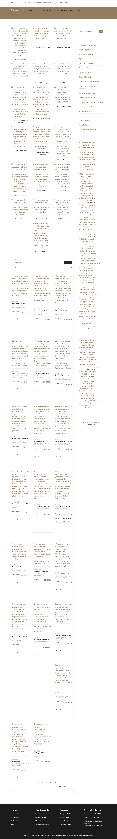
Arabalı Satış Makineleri (86, 50)
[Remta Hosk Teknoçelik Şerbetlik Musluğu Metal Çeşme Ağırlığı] (63, 485)
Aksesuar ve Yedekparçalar (88, 45)
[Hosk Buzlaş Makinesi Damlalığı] (20, 286)
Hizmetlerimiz (15, 817)
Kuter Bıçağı (91, 200)
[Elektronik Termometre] (63, 354)
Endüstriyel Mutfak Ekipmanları (89, 81)
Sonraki (48, 783)
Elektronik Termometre (62, 376)
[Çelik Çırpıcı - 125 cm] (91, 218)
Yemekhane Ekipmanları (42, 824)
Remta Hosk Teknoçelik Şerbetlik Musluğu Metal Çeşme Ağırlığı (63, 506)
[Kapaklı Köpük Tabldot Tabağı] (91, 250)
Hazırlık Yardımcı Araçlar (87, 98)
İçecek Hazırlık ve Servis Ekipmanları (91, 102)
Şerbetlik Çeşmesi (39, 441)
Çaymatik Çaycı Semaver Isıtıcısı (42, 373)
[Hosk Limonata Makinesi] (63, 675)
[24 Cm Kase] (91, 154)
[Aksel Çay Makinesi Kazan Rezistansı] (20, 353)
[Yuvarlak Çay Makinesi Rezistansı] (20, 484)
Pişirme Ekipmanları (85, 59)
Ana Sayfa (29, 10)
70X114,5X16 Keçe (91, 400)
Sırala (14, 259)
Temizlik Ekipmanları (85, 125)
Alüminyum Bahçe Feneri (91, 422)
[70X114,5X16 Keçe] (91, 384)
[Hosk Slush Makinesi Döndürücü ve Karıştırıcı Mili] (63, 555)
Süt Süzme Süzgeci (91, 326)
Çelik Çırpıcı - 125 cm (91, 234)
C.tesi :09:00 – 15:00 (92, 817)
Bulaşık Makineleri (41, 817)
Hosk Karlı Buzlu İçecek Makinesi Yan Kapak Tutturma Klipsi (42, 571)
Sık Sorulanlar (15, 821)
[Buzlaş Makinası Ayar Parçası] (42, 617)
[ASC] (68, 262)
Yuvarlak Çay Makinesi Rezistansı (20, 504)
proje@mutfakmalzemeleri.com (93, 825)
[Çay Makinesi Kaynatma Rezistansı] (42, 485)
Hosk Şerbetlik (17, 761)
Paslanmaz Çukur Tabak (91, 294)
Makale (79, 10)
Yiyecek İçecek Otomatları (87, 129)
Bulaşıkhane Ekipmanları (87, 68)
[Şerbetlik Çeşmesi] (42, 419)
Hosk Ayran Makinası (40, 753)
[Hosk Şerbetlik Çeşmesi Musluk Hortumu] (20, 418)
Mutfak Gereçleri (84, 116)
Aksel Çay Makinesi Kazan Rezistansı (20, 373)
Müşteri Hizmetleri (67, 10)
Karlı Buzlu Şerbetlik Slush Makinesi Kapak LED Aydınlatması (20, 637)
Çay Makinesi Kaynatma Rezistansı (42, 506)
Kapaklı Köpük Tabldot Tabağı (91, 263)
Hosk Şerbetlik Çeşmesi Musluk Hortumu (20, 438)
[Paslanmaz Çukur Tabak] (91, 280)
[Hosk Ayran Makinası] (42, 734)
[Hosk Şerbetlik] (20, 739)
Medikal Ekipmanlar (85, 111)
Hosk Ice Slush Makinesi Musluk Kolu (63, 635)
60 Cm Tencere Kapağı (91, 367)
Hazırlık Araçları (40, 814)
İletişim (56, 10)
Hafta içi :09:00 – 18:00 (92, 814)
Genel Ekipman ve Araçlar (87, 93)
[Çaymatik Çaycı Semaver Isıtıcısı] (42, 353)
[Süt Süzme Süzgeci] (91, 311)
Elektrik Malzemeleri (86, 77)
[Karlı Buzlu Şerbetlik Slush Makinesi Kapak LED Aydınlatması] (20, 616)
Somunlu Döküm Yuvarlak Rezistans (63, 441)
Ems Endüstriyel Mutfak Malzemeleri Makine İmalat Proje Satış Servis (72, 835)
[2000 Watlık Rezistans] (63, 289)
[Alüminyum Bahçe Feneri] (91, 412)
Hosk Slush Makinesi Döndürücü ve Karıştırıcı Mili (63, 574)
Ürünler (38, 10)
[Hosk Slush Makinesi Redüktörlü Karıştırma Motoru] (20, 551)
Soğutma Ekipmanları (86, 63)
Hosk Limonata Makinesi (63, 694)
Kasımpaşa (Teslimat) (66, 814)
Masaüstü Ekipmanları (86, 107)
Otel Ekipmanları (84, 120)
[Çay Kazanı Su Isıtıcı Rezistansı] (42, 289)
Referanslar (47, 10)
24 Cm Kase (91, 169)
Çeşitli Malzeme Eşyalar (87, 72)
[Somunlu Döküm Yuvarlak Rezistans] (63, 419)
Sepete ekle (21, 324)
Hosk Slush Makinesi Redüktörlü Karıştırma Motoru (20, 566)
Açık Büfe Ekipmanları (86, 54)
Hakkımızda (14, 814)
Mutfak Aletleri (40, 821)
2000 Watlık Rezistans (62, 311)
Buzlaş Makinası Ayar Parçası (42, 639)
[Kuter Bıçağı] (91, 186)
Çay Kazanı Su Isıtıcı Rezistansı (42, 311)
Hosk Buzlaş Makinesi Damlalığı (20, 303)
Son (56, 783)
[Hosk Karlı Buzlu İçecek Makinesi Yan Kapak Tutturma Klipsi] (42, 554)
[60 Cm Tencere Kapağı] (91, 352)
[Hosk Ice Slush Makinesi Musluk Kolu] (63, 615)
